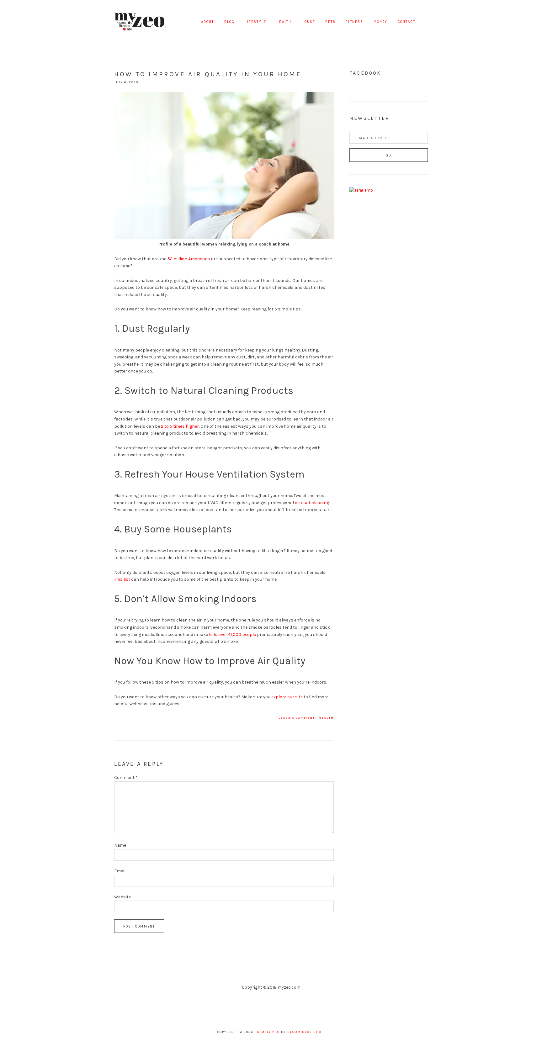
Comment (126, 777)
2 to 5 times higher (180, 426)
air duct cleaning (312, 502)
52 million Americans (188, 259)
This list (122, 579)
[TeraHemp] (361, 190)
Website (122, 897)
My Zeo (139, 22)
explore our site (287, 697)
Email (119, 871)
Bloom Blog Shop (305, 1032)
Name (120, 845)
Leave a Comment (297, 718)
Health (326, 718)
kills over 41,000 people (232, 634)
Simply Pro (268, 1032)
